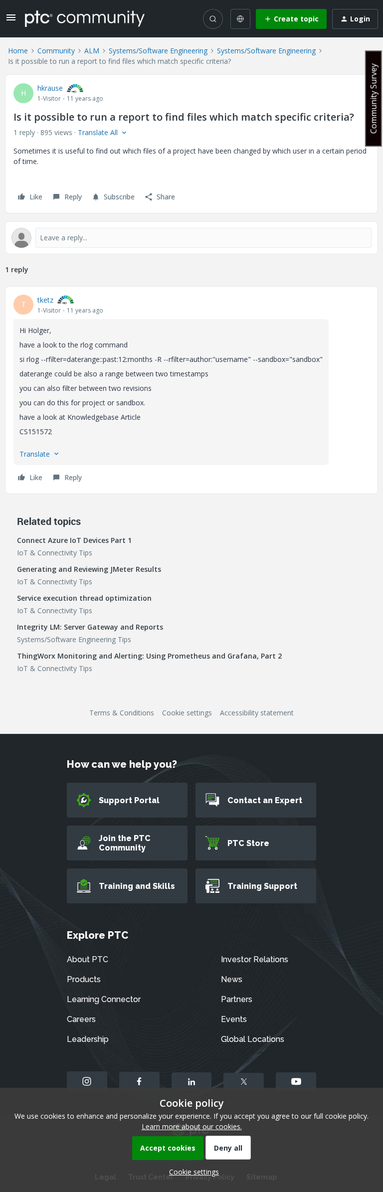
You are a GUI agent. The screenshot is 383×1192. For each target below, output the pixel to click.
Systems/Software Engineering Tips (74, 639)
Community (56, 50)
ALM (91, 50)
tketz (45, 300)
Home (18, 50)
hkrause (50, 88)
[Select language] (240, 19)
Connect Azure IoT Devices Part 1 (74, 540)
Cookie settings (187, 712)
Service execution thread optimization (84, 598)
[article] (191, 390)
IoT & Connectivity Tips (54, 552)
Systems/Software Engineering (158, 50)
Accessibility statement (257, 712)
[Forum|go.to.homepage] (85, 18)
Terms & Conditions (121, 712)
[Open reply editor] (191, 238)
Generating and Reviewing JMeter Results (89, 569)
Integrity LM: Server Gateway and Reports (90, 627)
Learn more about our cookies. (192, 1126)
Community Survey (373, 98)
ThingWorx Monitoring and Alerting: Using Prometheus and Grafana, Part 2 (149, 656)
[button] (11, 20)
